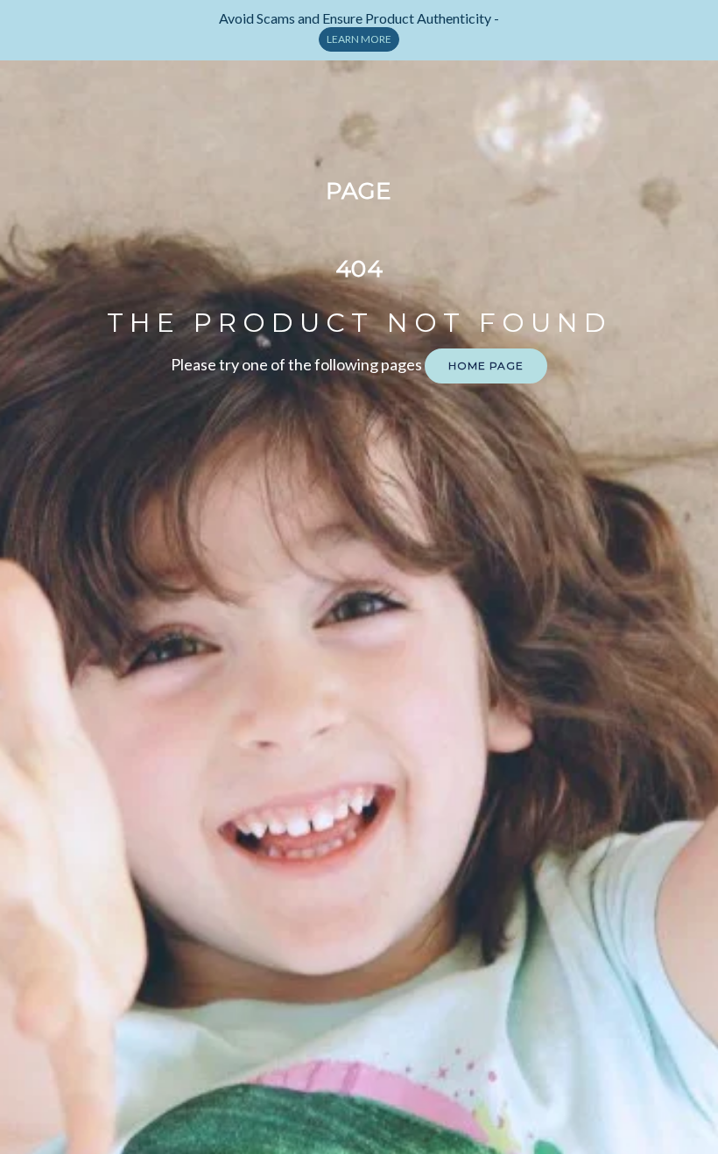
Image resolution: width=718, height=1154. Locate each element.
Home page (486, 365)
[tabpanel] (359, 30)
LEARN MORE (359, 39)
